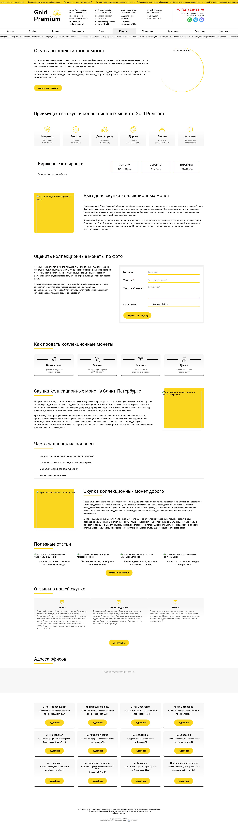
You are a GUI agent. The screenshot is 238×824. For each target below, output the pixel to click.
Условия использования (121, 820)
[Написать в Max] (201, 19)
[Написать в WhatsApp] (189, 19)
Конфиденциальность (106, 820)
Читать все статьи (119, 572)
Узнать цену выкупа (48, 88)
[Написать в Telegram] (195, 19)
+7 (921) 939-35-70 (190, 9)
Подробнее (54, 722)
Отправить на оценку (137, 315)
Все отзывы (119, 643)
